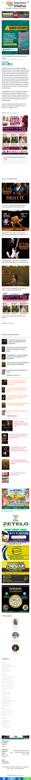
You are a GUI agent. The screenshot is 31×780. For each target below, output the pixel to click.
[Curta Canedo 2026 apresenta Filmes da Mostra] (3, 372)
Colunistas (4, 675)
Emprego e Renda (6, 694)
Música (3, 707)
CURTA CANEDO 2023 (7, 684)
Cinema (4, 673)
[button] (2, 144)
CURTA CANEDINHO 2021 (8, 677)
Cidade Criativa (6, 668)
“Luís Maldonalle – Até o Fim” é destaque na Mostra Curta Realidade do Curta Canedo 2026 (17, 356)
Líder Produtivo (6, 703)
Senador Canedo (13, 113)
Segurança (4, 718)
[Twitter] (6, 64)
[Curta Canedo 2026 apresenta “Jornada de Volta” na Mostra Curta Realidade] (4, 364)
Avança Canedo (6, 664)
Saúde (3, 716)
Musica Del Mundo (6, 709)
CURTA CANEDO (6, 679)
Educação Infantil (6, 692)
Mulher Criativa (6, 705)
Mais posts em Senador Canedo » (22, 180)
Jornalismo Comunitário (8, 701)
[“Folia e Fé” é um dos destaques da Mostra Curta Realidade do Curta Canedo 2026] (4, 342)
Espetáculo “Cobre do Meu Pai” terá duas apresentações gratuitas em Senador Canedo (16, 349)
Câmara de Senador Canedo (9, 666)
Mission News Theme (11, 775)
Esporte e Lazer (6, 696)
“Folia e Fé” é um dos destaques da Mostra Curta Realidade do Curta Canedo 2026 (17, 341)
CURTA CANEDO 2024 (7, 686)
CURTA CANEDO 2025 (7, 688)
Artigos (4, 662)
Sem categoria (5, 720)
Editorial (4, 690)
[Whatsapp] (11, 64)
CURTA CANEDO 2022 (7, 681)
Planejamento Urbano (7, 712)
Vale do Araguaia (6, 727)
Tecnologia (4, 724)
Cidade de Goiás (6, 671)
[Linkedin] (8, 64)
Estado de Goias (6, 699)
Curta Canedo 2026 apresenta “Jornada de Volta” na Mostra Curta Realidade (20, 461)
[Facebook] (3, 64)
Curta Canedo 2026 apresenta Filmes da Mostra (13, 316)
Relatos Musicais (6, 714)
